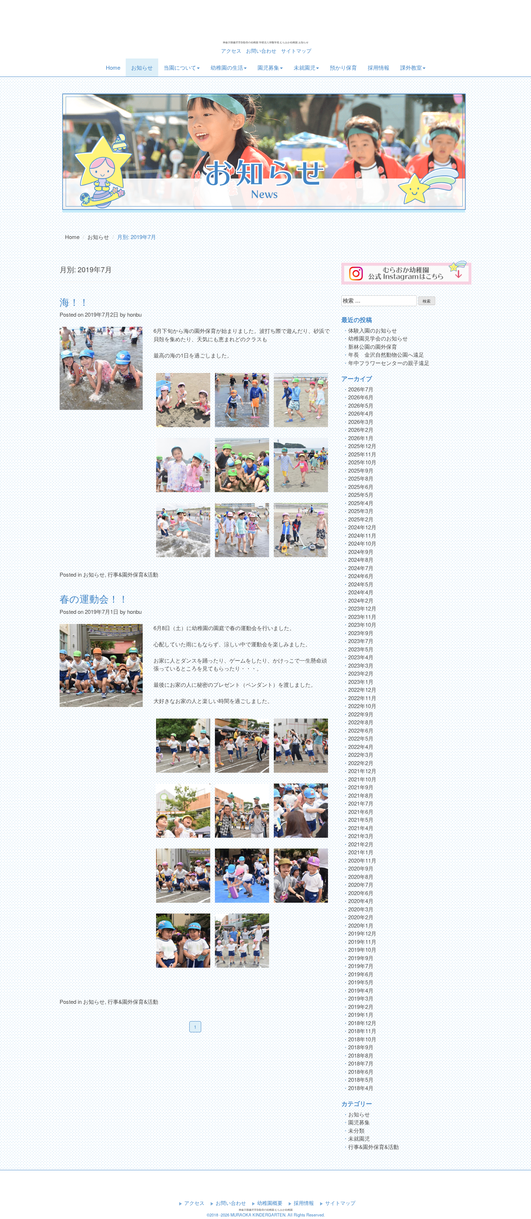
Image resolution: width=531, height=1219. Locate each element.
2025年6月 (361, 486)
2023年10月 (362, 624)
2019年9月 (361, 958)
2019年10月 (362, 949)
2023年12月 (362, 608)
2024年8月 (361, 559)
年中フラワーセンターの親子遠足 (388, 362)
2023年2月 (361, 673)
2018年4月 (361, 1088)
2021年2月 (361, 844)
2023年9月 (361, 633)
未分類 (356, 1130)
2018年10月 (362, 1039)
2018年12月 (362, 1023)
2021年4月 (361, 828)
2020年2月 (361, 917)
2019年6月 (361, 974)
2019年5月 (361, 982)
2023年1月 (361, 681)
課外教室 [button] (411, 67)
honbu (134, 314)
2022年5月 (361, 738)
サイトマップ (296, 50)
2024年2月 (361, 600)
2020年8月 (361, 876)
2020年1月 (361, 925)
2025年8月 (361, 478)
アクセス (231, 50)
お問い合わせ (261, 50)
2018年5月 (361, 1079)
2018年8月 (361, 1055)
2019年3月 (361, 998)
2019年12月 (362, 933)
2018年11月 (362, 1030)
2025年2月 (361, 519)
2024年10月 (362, 543)
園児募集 (359, 1122)
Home (116, 67)
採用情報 (378, 67)
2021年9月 (361, 787)
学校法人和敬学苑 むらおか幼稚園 (265, 21)
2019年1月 (361, 1014)
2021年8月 (361, 795)
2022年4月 (361, 746)
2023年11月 (362, 616)
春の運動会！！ (94, 598)
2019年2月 (361, 1006)
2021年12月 (362, 771)
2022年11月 (362, 698)
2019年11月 (362, 941)
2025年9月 (361, 470)
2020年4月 (361, 901)
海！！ (74, 302)
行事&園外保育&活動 (133, 574)
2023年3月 (361, 665)
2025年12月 (362, 446)
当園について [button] (180, 67)
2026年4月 (361, 413)
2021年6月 (361, 811)
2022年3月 (361, 754)
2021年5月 (361, 819)
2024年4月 (361, 592)
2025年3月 (361, 511)
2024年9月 (361, 551)
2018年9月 (361, 1047)
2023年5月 (361, 649)
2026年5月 (361, 405)
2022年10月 (362, 706)
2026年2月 (361, 429)
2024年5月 (361, 584)
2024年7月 (361, 568)
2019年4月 (361, 990)
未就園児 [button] (304, 67)
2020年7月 (361, 884)
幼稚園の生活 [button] (227, 67)
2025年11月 (362, 454)
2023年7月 (361, 641)
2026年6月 (361, 397)
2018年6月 (361, 1071)
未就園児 (359, 1138)
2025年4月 (361, 503)
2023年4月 (361, 657)
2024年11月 (362, 535)
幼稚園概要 (269, 1202)
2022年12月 (362, 689)
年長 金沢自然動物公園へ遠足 (386, 354)
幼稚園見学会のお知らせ (378, 338)
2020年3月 (361, 909)
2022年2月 (361, 763)
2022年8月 (361, 722)
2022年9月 (361, 714)
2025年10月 (362, 462)
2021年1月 (361, 852)
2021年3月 (361, 836)
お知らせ (142, 67)
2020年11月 (362, 860)
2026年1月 (361, 438)
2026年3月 (361, 421)
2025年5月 (361, 494)
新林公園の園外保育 (372, 346)
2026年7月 (361, 389)
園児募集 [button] (268, 67)
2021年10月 (362, 779)
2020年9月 (361, 868)
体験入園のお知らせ (372, 330)
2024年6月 (361, 576)
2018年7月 (361, 1063)
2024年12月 (362, 527)
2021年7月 (361, 803)
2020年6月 (361, 893)
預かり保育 (343, 67)
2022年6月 (361, 730)
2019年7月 (361, 965)
